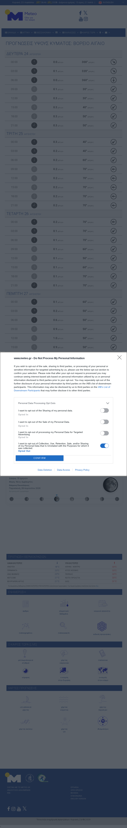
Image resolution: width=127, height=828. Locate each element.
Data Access (63, 470)
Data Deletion (45, 470)
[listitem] (63, 403)
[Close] (120, 358)
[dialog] (63, 414)
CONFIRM (40, 458)
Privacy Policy (82, 470)
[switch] (104, 410)
